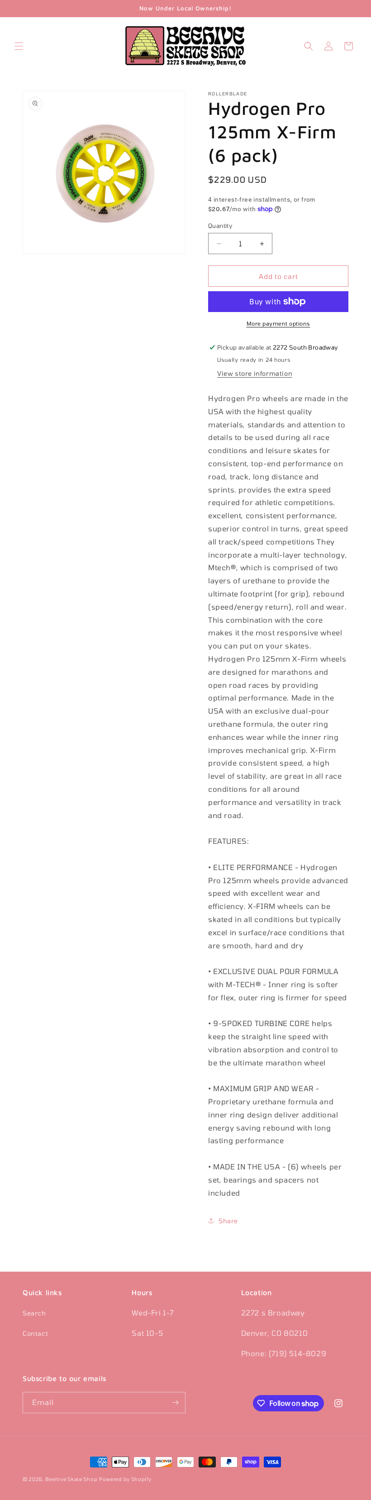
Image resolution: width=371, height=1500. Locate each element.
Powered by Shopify (125, 1479)
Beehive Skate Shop (71, 1479)
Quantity (220, 225)
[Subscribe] (175, 1402)
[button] (19, 46)
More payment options (278, 323)
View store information (254, 373)
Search (34, 1313)
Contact (35, 1333)
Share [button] (228, 1221)
